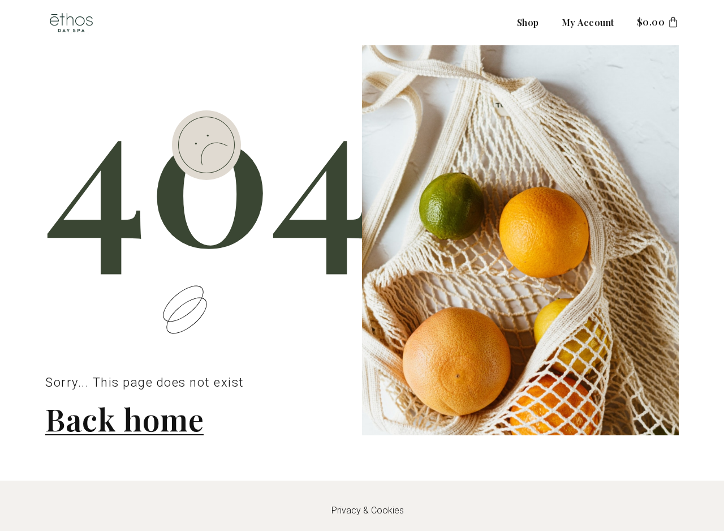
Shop (528, 22)
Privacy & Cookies (367, 510)
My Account (588, 22)
